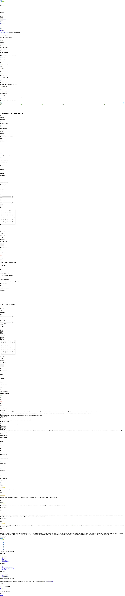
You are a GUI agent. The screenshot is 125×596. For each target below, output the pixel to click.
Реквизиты (4, 569)
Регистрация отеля (5, 575)
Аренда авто (4, 560)
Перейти (1, 588)
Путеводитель (4, 558)
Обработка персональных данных (8, 568)
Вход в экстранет (5, 574)
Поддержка (4, 557)
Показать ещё (3, 537)
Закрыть (1, 595)
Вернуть (1, 593)
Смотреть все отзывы (4, 182)
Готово (2, 204)
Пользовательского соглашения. (48, 581)
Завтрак (1, 287)
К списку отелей (4, 32)
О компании (4, 566)
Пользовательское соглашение (7, 567)
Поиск (8, 32)
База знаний (4, 556)
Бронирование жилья (5, 561)
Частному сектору (5, 576)
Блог (3, 559)
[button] (1, 103)
